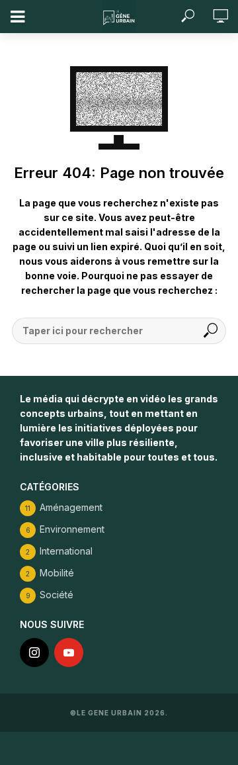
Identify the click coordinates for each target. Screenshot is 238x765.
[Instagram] (34, 652)
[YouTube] (68, 652)
